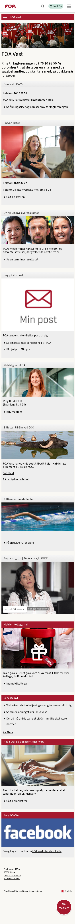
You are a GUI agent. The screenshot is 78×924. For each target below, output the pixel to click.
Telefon (12, 875)
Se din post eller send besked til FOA (28, 343)
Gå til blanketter (16, 801)
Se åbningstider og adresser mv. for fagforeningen (37, 107)
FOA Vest (15, 17)
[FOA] (10, 6)
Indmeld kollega (16, 684)
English (68, 891)
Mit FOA (58, 6)
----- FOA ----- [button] (13, 609)
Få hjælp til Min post (19, 349)
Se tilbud (8, 473)
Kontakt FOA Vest (12, 878)
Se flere (8, 732)
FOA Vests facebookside (46, 851)
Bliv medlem (14, 412)
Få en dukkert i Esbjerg (20, 543)
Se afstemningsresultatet (22, 260)
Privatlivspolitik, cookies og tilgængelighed (23, 891)
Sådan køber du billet (16, 479)
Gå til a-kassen (15, 197)
